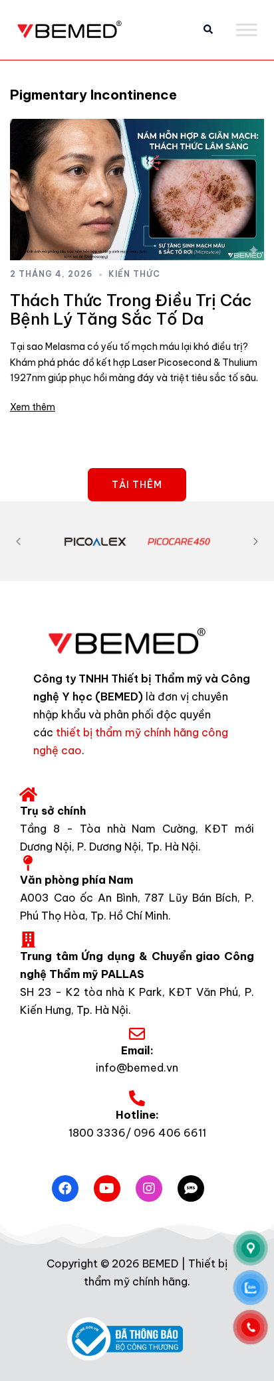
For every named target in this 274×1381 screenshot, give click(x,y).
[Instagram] (149, 1188)
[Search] (207, 30)
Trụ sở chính (53, 810)
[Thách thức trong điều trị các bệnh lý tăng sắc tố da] (137, 189)
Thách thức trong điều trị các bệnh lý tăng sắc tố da (131, 309)
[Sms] (191, 1188)
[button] (18, 541)
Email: (137, 1050)
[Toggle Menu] (246, 29)
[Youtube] (107, 1188)
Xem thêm (32, 407)
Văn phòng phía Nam (76, 879)
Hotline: (137, 1114)
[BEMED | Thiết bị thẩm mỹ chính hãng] (76, 28)
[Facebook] (65, 1188)
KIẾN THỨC (134, 274)
